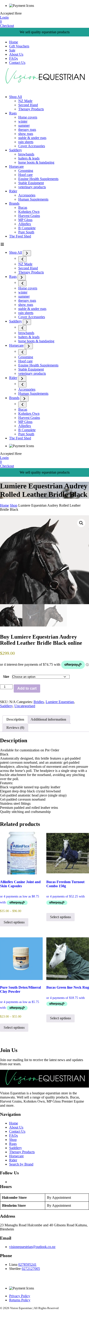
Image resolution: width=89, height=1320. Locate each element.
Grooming (25, 171)
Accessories (26, 195)
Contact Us (17, 62)
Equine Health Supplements (38, 179)
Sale (12, 50)
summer (24, 125)
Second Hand (28, 105)
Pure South (26, 232)
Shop (13, 505)
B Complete (27, 228)
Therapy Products (31, 109)
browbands (26, 154)
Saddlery (15, 150)
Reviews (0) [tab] (15, 728)
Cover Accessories (31, 146)
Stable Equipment (31, 183)
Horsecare (16, 166)
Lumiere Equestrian (60, 702)
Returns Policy (19, 1300)
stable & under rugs (32, 138)
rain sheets (25, 142)
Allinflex (24, 224)
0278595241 (27, 1264)
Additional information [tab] (48, 719)
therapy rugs (27, 129)
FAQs (13, 58)
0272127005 (31, 1269)
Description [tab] (15, 719)
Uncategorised (24, 706)
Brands (14, 203)
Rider (13, 191)
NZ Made (25, 101)
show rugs (25, 134)
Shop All (15, 97)
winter (22, 121)
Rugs (13, 113)
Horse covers (27, 117)
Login (4, 17)
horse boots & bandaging (36, 162)
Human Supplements (33, 199)
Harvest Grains (29, 216)
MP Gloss (25, 220)
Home (13, 42)
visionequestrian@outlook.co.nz (32, 1247)
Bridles (39, 702)
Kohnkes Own (28, 212)
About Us (16, 54)
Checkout (7, 26)
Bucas (22, 207)
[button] (81, 523)
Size (6, 676)
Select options (14, 922)
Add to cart (27, 688)
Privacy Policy (19, 1296)
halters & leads (28, 158)
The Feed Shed (20, 236)
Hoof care (25, 175)
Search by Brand (21, 1164)
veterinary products (32, 187)
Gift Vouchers (19, 46)
